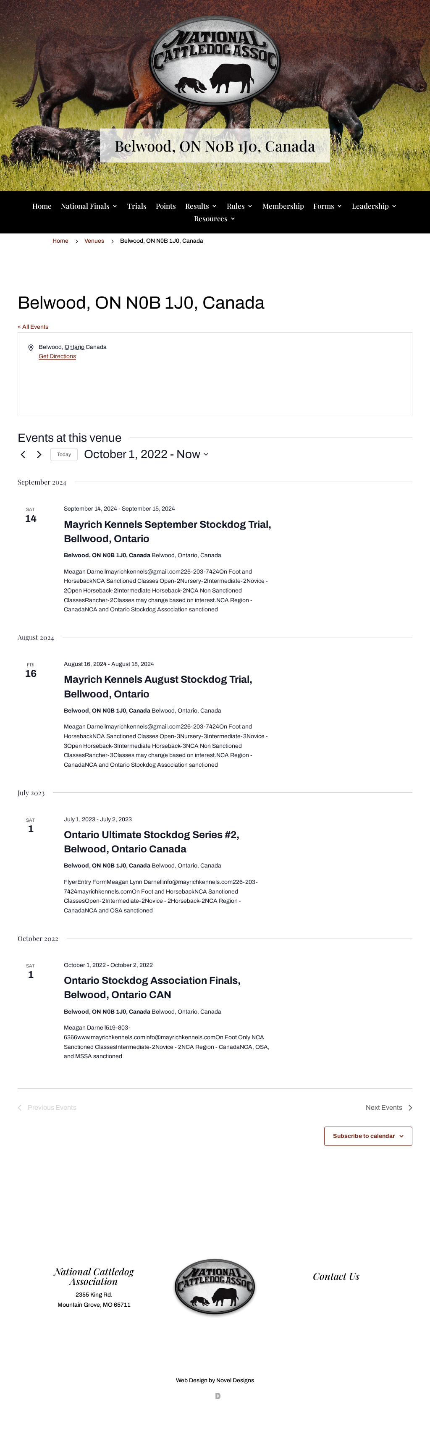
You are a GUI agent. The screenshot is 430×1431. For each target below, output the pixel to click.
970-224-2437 (336, 1290)
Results (197, 206)
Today (64, 454)
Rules (236, 206)
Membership (283, 206)
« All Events (33, 327)
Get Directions (57, 356)
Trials (137, 206)
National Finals (85, 206)
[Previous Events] (23, 454)
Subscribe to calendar (364, 1136)
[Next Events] (39, 454)
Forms (323, 206)
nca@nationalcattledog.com (336, 1300)
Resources (211, 219)
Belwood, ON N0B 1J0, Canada (215, 145)
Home (42, 206)
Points (166, 206)
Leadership (370, 206)
